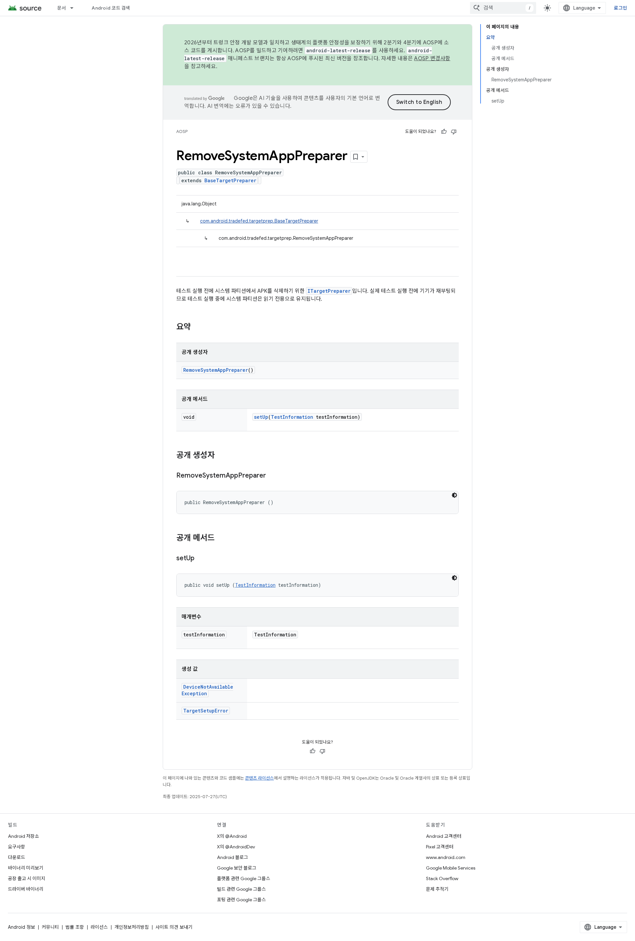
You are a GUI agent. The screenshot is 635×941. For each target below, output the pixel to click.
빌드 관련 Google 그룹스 (241, 889)
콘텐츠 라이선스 (259, 778)
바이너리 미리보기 (25, 868)
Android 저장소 (23, 836)
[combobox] (503, 8)
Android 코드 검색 (111, 8)
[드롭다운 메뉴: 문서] (75, 8)
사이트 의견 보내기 (173, 927)
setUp (261, 417)
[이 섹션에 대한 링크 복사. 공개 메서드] (221, 538)
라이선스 (99, 927)
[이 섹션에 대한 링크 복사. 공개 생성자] (221, 456)
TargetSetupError (205, 710)
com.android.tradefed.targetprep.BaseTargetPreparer (259, 221)
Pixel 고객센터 (439, 847)
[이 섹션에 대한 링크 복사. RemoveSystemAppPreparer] (272, 476)
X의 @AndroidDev (236, 847)
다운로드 (16, 857)
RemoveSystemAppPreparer (215, 370)
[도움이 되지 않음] (454, 132)
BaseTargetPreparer (230, 180)
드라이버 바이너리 (25, 889)
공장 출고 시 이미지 (26, 878)
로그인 (620, 8)
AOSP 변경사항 (432, 58)
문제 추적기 (437, 889)
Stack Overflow (442, 878)
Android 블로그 (232, 857)
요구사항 (16, 847)
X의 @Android (232, 836)
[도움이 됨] (444, 132)
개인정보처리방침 (131, 927)
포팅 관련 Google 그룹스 (241, 900)
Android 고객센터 (443, 836)
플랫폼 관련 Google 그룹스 (243, 878)
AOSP (182, 131)
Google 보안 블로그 (236, 868)
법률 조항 (74, 927)
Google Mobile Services (450, 868)
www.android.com (445, 857)
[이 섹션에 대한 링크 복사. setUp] (201, 559)
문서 (61, 8)
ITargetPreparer (329, 291)
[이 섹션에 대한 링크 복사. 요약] (197, 327)
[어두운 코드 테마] (454, 495)
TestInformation (292, 417)
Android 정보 (21, 927)
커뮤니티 (50, 927)
